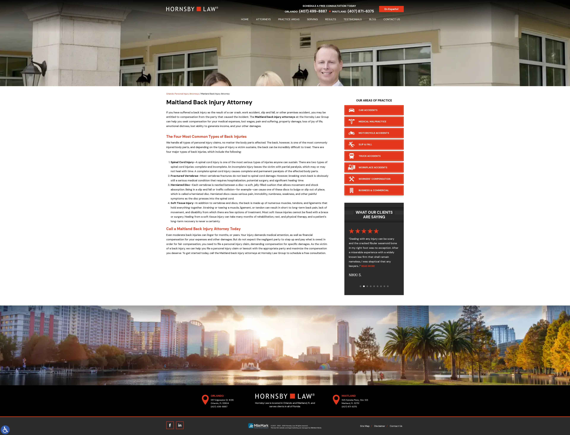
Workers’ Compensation (374, 178)
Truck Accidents (370, 156)
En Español (391, 9)
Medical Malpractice (372, 121)
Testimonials (352, 19)
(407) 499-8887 (313, 11)
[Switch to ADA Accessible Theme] (5, 429)
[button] (360, 286)
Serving (312, 19)
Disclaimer (379, 426)
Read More (378, 266)
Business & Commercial (374, 190)
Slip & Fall (365, 144)
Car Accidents (368, 110)
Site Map (365, 426)
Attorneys (263, 19)
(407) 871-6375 (361, 11)
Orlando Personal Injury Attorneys (182, 93)
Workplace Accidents (373, 167)
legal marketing (293, 428)
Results (330, 19)
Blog (372, 19)
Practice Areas (289, 19)
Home (245, 19)
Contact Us (391, 19)
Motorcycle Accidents (374, 133)
